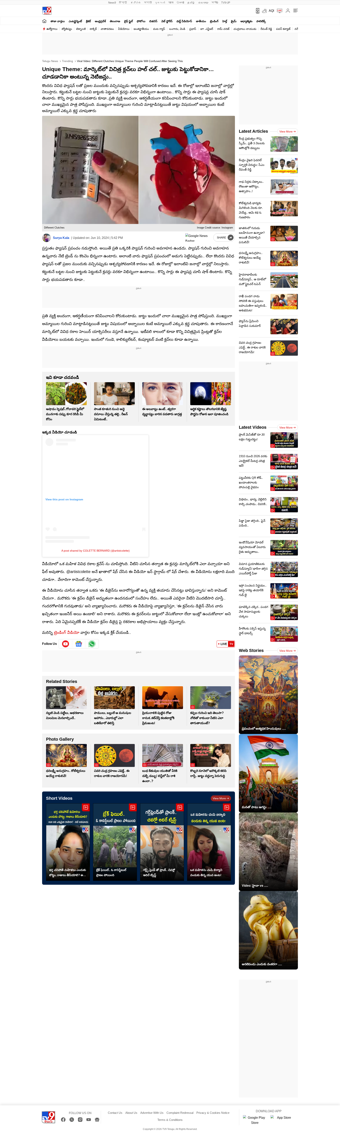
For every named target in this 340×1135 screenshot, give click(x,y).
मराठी (148, 2)
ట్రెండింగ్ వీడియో (66, 632)
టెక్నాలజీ (81, 28)
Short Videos (59, 798)
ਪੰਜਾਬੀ (180, 2)
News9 (112, 2)
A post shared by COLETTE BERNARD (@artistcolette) (95, 550)
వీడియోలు (123, 28)
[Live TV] (278, 11)
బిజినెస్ (153, 21)
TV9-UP (225, 2)
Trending (67, 61)
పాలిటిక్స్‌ (261, 21)
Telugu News (50, 61)
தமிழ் (191, 2)
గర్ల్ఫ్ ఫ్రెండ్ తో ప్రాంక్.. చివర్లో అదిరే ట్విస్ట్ (159, 872)
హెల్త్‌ (224, 21)
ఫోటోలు (141, 21)
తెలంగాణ (115, 21)
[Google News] (97, 1119)
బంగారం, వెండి (177, 28)
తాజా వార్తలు (58, 21)
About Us (131, 1112)
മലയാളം (203, 2)
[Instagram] (80, 1119)
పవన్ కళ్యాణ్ (283, 28)
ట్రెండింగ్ (214, 21)
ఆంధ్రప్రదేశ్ (100, 21)
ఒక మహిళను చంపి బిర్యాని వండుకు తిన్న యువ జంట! (206, 872)
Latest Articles (253, 131)
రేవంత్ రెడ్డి (266, 28)
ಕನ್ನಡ (136, 2)
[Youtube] (65, 643)
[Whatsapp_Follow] (91, 643)
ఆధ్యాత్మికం (246, 21)
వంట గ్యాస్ (159, 28)
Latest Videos (252, 427)
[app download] (256, 11)
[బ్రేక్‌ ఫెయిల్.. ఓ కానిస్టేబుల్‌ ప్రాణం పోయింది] (115, 842)
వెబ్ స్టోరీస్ (167, 21)
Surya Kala (61, 237)
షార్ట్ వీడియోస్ (184, 21)
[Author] (46, 237)
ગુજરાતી (160, 2)
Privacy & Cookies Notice (212, 1112)
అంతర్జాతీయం (141, 28)
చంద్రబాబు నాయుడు (245, 28)
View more (219, 798)
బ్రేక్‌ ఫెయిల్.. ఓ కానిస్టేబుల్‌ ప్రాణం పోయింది (111, 872)
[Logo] (46, 11)
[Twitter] (71, 1119)
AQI (271, 10)
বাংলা (170, 2)
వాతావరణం (107, 28)
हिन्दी (123, 2)
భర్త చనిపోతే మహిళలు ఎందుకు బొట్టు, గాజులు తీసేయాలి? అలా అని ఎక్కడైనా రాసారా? (67, 873)
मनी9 (215, 2)
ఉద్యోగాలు (51, 28)
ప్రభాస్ (192, 28)
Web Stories (251, 650)
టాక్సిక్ (93, 28)
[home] (44, 21)
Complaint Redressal (179, 1112)
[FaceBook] (63, 1119)
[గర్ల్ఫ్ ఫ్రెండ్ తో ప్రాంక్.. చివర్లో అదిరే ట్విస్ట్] (162, 842)
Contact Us (115, 1112)
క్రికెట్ (88, 21)
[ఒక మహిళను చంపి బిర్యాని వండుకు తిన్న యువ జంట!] (209, 842)
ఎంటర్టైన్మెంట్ (75, 21)
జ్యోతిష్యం (67, 28)
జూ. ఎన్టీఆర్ (206, 28)
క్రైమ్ (234, 21)
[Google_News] (78, 643)
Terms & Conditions (170, 1119)
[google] (198, 237)
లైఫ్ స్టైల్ (128, 21)
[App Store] (282, 1120)
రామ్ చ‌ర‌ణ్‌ (223, 28)
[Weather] (264, 10)
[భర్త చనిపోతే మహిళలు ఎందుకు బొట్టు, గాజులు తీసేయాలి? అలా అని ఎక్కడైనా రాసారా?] (68, 842)
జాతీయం (201, 21)
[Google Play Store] (255, 1120)
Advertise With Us (152, 1112)
